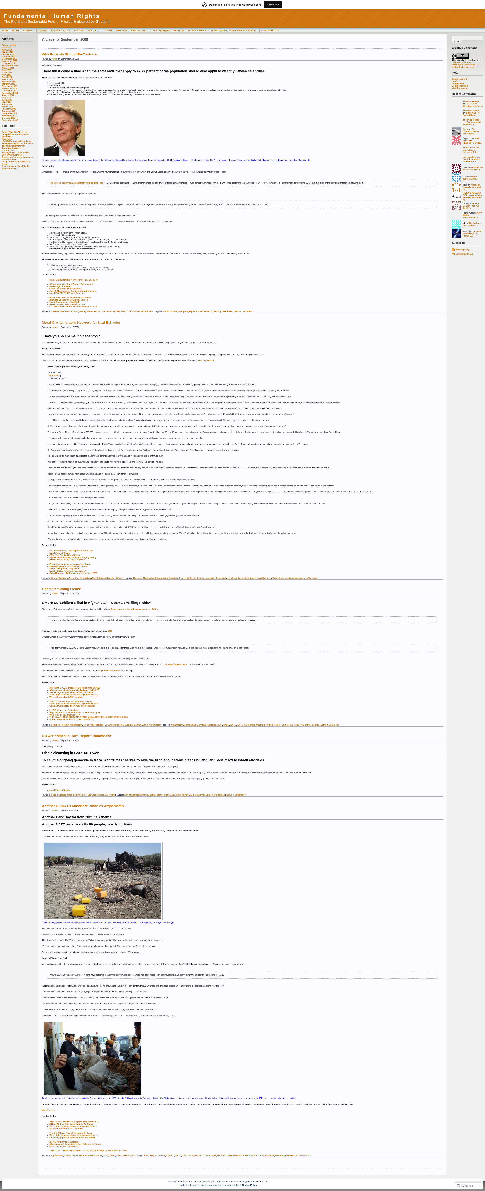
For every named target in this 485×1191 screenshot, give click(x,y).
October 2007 (8, 118)
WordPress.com (460, 88)
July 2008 (6, 97)
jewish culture (170, 311)
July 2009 (6, 70)
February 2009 (9, 81)
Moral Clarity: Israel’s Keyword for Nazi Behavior (73, 280)
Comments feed (460, 86)
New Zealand (138, 31)
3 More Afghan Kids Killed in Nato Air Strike (16, 167)
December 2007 (9, 113)
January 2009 (8, 84)
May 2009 (6, 75)
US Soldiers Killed (291, 725)
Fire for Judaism (59, 578)
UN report (110, 795)
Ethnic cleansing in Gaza (162, 795)
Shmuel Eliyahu (107, 578)
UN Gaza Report (96, 795)
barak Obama (191, 725)
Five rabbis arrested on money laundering (70, 297)
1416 (110, 631)
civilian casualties (207, 725)
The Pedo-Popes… (472, 101)
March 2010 (7, 52)
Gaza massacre (58, 795)
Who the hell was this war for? (64, 715)
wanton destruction (295, 578)
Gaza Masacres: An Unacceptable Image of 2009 (73, 307)
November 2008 (9, 88)
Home (5, 31)
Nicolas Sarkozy (121, 311)
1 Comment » (313, 578)
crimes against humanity (136, 795)
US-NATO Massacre (243, 1155)
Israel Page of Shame (59, 286)
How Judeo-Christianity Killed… (473, 105)
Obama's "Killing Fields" (268, 725)
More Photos (48, 1110)
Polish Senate (136, 311)
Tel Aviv (120, 578)
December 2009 (9, 59)
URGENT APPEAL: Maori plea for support (234, 31)
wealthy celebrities (223, 311)
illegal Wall (221, 578)
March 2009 (7, 79)
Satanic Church (197, 31)
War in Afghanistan (151, 725)
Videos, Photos (270, 31)
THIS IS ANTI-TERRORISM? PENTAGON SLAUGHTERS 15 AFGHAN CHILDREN (88, 717)
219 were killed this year (175, 664)
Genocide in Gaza (185, 795)
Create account (459, 79)
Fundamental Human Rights (52, 16)
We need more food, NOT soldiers (66, 697)
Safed (95, 578)
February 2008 (9, 109)
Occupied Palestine (77, 795)
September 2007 (10, 120)
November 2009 (9, 61)
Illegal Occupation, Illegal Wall (64, 302)
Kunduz (170, 1155)
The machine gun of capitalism (17, 143)
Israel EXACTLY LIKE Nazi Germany (67, 293)
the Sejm (149, 311)
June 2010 (7, 47)
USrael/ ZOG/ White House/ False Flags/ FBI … (72, 719)
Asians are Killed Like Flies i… (473, 168)
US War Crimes (112, 725)
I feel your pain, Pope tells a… (472, 123)
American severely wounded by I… (472, 187)
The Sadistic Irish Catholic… (472, 224)
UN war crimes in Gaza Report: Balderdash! (71, 284)
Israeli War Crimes (204, 795)
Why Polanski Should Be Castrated (70, 54)
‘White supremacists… (470, 177)
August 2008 (8, 95)
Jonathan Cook (235, 578)
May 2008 (6, 102)
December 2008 (9, 86)
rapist (192, 311)
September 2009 (10, 66)
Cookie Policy (249, 1185)
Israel (109, 31)
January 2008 (8, 111)
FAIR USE (78, 31)
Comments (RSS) (464, 254)
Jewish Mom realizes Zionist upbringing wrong (72, 291)
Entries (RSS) (462, 250)
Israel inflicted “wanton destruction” (67, 304)
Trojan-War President (108, 670)
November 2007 (9, 116)
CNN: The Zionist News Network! (65, 289)
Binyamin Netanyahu (143, 578)
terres (54, 59)
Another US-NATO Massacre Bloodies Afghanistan (74, 688)
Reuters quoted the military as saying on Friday (134, 609)
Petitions (178, 31)
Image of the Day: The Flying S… (472, 233)
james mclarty (470, 157)
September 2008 (10, 93)
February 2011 (9, 45)
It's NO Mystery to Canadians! (17, 141)
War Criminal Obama (130, 725)
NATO (233, 725)
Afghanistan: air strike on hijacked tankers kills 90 (74, 690)
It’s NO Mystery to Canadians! (64, 710)
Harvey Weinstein (88, 311)
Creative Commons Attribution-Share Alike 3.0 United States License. (465, 64)
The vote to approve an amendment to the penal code (76, 183)
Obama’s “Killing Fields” (62, 589)
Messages (122, 31)
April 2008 (7, 104)
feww (465, 129)
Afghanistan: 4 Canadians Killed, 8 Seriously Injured (75, 712)
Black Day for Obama (154, 1155)
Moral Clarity (250, 578)
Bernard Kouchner (69, 311)
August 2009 (8, 68)
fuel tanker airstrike (92, 1155)
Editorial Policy (60, 31)
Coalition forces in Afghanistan (66, 725)
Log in (455, 81)
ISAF (219, 725)
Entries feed (458, 83)
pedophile (183, 311)
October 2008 (8, 91)
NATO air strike (189, 1155)
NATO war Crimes (246, 725)
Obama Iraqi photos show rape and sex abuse (72, 706)
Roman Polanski (204, 311)
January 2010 (8, 56)
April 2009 (7, 77)
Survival (467, 148)
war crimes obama (310, 725)
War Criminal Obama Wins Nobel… (471, 131)
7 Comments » (303, 1155)
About (15, 31)
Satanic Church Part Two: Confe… (471, 205)
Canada (42, 31)
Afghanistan (177, 725)
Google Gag (94, 31)
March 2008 (7, 106)
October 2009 (8, 63)
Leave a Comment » (243, 311)
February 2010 (9, 54)
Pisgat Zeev (85, 578)
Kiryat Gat (73, 578)
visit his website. (206, 360)
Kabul (226, 725)
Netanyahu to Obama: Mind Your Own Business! (15, 153)
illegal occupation (205, 578)
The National (54, 375)
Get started (273, 4)
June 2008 (7, 100)
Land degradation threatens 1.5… (471, 150)
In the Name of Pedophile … (471, 114)
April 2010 (7, 50)
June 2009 (7, 72)
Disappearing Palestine (166, 578)
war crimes (219, 795)
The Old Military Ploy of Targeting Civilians (13, 147)
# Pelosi (55, 311)
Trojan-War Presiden (93, 725)
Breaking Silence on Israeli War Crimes (68, 300)
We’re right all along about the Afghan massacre (73, 695)
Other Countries (160, 31)
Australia (29, 31)
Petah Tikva (278, 578)
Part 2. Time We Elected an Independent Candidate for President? (15, 134)
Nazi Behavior (105, 311)
